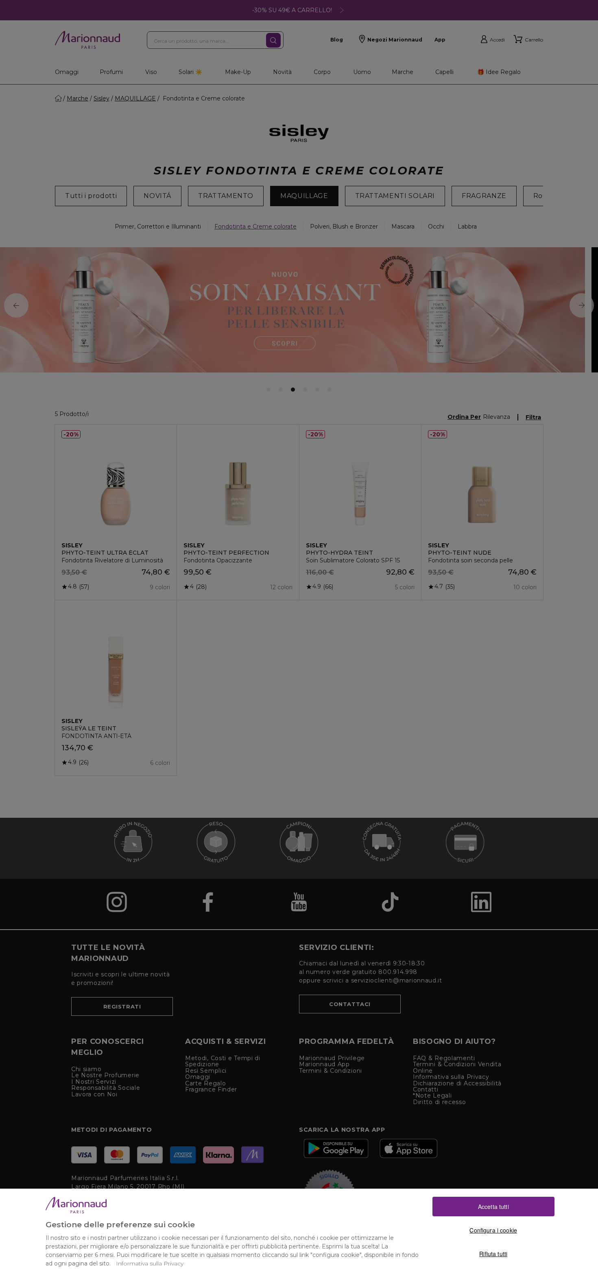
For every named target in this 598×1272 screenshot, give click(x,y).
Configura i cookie (493, 1230)
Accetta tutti (493, 1206)
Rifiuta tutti (493, 1254)
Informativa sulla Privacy (149, 1263)
